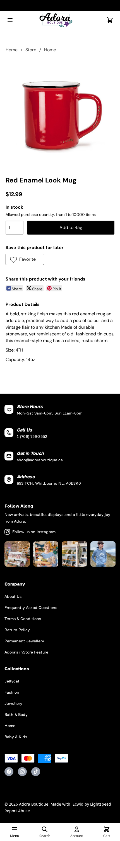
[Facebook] (8, 771)
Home (12, 50)
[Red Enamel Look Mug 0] (60, 113)
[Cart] (110, 20)
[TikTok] (35, 771)
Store (30, 50)
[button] (25, 259)
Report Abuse (17, 810)
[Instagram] (22, 771)
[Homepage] (60, 20)
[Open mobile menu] (10, 20)
